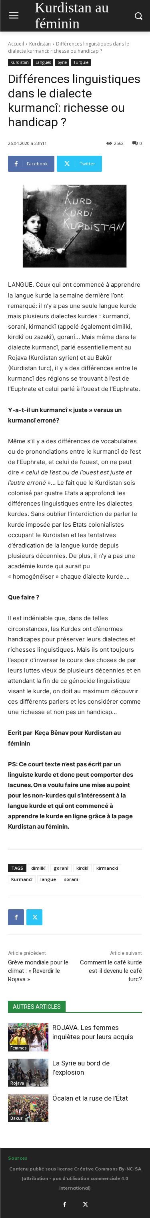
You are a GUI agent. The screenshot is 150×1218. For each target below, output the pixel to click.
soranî (71, 879)
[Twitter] (34, 917)
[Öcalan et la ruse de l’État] (28, 1108)
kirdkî (82, 868)
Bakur (16, 1118)
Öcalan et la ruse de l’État (90, 1098)
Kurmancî (21, 879)
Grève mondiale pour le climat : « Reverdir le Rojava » (38, 971)
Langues (43, 62)
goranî (61, 868)
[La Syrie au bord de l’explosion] (28, 1073)
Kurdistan (40, 43)
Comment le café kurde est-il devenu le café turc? (111, 971)
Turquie (81, 62)
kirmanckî (107, 868)
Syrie (62, 62)
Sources (17, 1158)
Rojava (17, 1083)
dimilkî (38, 868)
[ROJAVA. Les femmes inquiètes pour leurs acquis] (28, 1037)
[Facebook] (16, 917)
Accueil (16, 43)
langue (48, 879)
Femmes (18, 1048)
